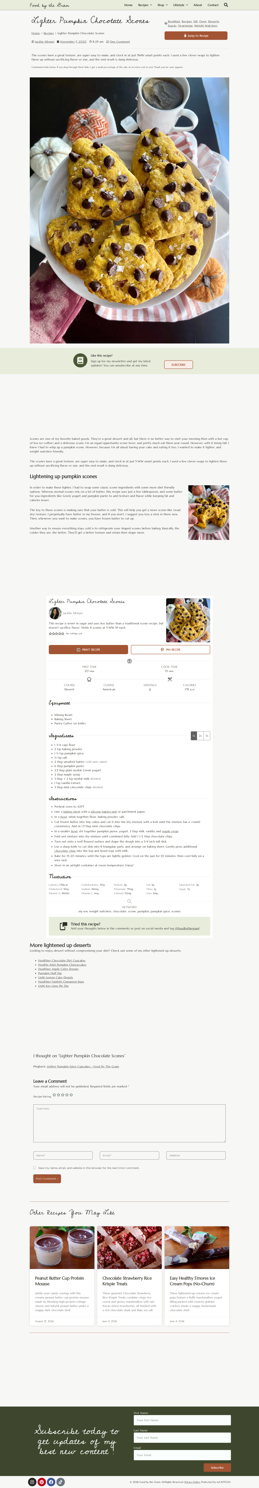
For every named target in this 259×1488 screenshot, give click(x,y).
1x (194, 735)
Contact (213, 5)
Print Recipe (90, 649)
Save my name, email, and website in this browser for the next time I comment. (89, 1168)
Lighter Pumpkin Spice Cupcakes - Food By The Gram (83, 1066)
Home (128, 5)
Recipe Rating (42, 1096)
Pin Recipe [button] (173, 649)
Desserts (213, 21)
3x (206, 735)
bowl (63, 816)
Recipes (143, 5)
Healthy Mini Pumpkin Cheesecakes (62, 964)
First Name (141, 1413)
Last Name (141, 1430)
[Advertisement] (129, 409)
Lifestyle (178, 5)
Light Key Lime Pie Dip (53, 986)
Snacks (172, 25)
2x (200, 735)
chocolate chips (65, 851)
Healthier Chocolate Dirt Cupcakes (62, 960)
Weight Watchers (206, 25)
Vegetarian (185, 25)
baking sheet (72, 811)
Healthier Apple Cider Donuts (58, 969)
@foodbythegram (187, 928)
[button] (226, 5)
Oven (202, 21)
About (198, 5)
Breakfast (174, 21)
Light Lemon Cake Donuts (55, 977)
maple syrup (170, 831)
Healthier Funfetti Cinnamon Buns (61, 981)
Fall (195, 21)
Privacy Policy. (192, 1482)
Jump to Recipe (198, 35)
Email (138, 1448)
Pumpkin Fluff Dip (50, 973)
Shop (161, 5)
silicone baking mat (104, 811)
